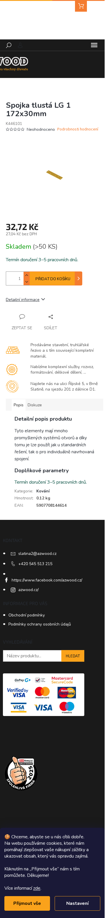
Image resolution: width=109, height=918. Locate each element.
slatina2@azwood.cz (37, 553)
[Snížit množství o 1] (26, 281)
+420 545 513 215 (35, 564)
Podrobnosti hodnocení (77, 129)
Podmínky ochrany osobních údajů (39, 624)
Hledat (73, 655)
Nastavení (77, 903)
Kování (43, 491)
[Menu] (94, 45)
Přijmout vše (27, 903)
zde (36, 888)
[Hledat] (9, 45)
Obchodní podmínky (26, 615)
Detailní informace (23, 299)
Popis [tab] (19, 405)
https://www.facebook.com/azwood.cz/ (47, 580)
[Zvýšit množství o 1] (26, 275)
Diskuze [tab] (35, 405)
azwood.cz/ (28, 590)
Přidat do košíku (52, 279)
